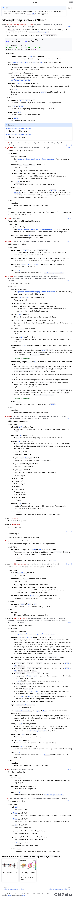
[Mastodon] (63, 894)
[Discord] (67, 894)
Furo (23, 895)
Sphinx (9, 895)
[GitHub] (55, 894)
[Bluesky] (59, 894)
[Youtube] (70, 894)
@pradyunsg (17, 895)
